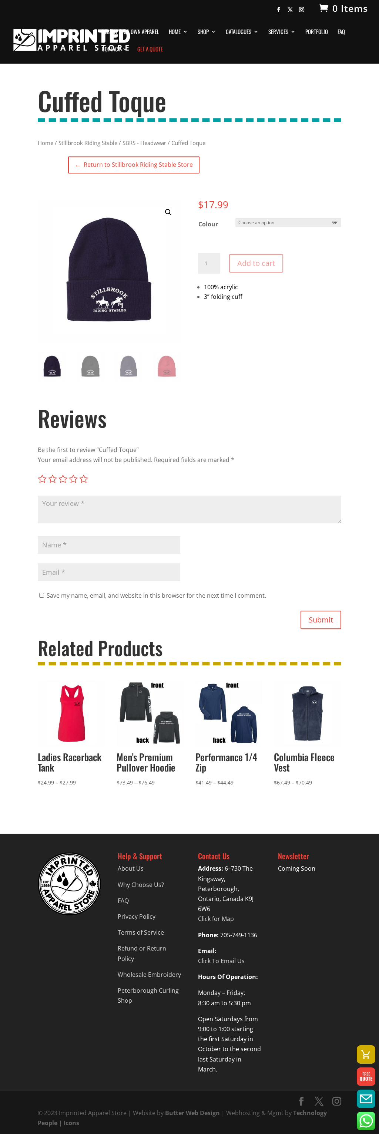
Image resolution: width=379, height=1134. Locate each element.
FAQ (341, 32)
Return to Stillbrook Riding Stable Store (133, 165)
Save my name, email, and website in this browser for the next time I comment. (156, 595)
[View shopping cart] (366, 1054)
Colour (208, 224)
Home (175, 32)
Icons (71, 1123)
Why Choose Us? (141, 885)
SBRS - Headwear (144, 142)
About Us (131, 868)
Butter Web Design (192, 1113)
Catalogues (238, 32)
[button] (168, 212)
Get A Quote (150, 49)
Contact (111, 49)
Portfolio (316, 32)
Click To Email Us (221, 961)
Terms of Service (141, 932)
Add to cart (256, 263)
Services (278, 32)
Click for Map (216, 919)
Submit (321, 620)
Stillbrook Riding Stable (87, 142)
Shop (203, 32)
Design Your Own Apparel (130, 32)
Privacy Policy (136, 916)
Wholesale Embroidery (149, 975)
